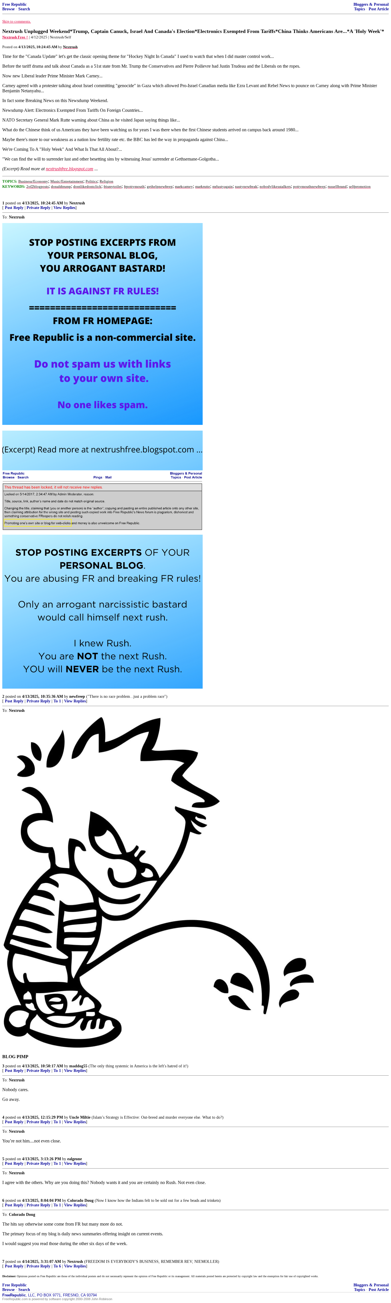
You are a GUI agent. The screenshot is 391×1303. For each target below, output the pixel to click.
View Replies (64, 208)
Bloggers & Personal (371, 4)
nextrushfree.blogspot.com (69, 168)
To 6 (57, 1266)
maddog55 (78, 1066)
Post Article (379, 9)
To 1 (57, 701)
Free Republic (14, 4)
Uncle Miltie (79, 1117)
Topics (359, 9)
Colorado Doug (80, 1200)
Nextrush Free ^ (15, 37)
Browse (8, 9)
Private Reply (38, 208)
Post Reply (14, 208)
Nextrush (77, 203)
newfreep (77, 696)
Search (24, 9)
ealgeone (74, 1159)
